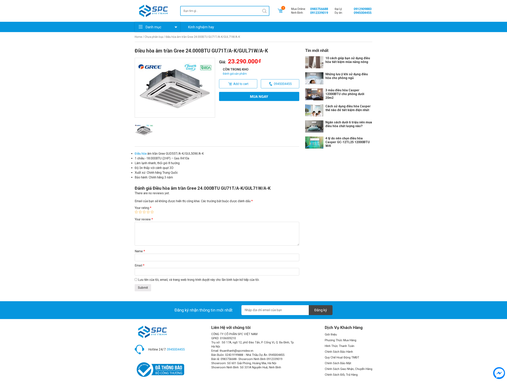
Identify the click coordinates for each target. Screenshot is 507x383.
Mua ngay (259, 96)
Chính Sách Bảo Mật (338, 363)
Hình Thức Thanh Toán (339, 346)
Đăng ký (320, 310)
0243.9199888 (234, 355)
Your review (144, 219)
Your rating (143, 208)
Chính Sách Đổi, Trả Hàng (341, 374)
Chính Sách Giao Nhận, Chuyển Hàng (348, 369)
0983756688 (319, 9)
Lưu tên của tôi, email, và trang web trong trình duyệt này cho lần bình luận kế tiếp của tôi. (198, 280)
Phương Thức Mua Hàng (340, 340)
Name (140, 251)
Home (138, 36)
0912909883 (363, 9)
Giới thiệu (331, 334)
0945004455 (363, 13)
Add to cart (240, 84)
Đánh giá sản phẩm (235, 73)
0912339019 (319, 13)
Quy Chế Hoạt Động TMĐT (342, 357)
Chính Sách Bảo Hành (339, 351)
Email (139, 265)
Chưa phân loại (154, 36)
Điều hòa (141, 153)
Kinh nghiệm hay (201, 27)
